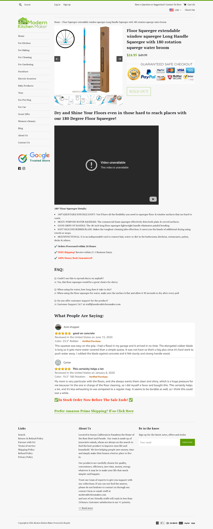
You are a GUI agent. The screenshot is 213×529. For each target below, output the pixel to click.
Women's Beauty (27, 121)
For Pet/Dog (24, 99)
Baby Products (25, 85)
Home (21, 36)
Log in (57, 4)
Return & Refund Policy (30, 438)
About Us (23, 135)
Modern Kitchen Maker (43, 523)
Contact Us (24, 142)
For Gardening (25, 64)
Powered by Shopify (61, 523)
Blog (20, 128)
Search (21, 434)
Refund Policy (25, 453)
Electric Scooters (27, 78)
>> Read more (86, 508)
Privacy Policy (25, 457)
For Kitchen (24, 43)
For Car (22, 107)
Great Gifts (24, 114)
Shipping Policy (26, 449)
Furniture (23, 71)
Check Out (190, 10)
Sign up (67, 4)
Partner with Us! (26, 442)
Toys (20, 92)
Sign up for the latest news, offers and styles (162, 434)
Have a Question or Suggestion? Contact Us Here (158, 4)
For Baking (23, 50)
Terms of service (26, 445)
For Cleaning (25, 57)
